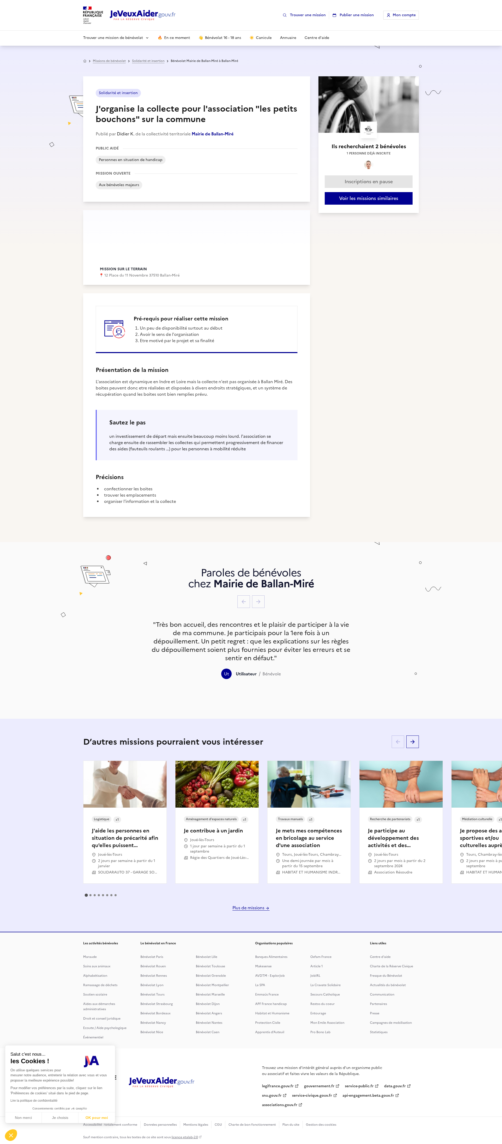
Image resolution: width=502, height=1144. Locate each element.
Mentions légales (195, 1124)
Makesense (263, 966)
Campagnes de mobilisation (391, 1022)
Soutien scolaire (95, 994)
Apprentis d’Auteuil (269, 1032)
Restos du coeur (322, 1004)
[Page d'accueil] (142, 15)
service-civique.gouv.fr (312, 1095)
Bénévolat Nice (151, 1032)
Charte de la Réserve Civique (391, 966)
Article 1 (316, 966)
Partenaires (378, 1004)
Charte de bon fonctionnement (252, 1124)
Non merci (23, 1118)
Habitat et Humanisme (272, 1013)
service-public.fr (359, 1086)
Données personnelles (160, 1124)
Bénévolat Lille (206, 957)
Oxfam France (321, 957)
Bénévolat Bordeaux (155, 1013)
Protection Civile (267, 1022)
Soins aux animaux (96, 966)
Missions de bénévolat (109, 61)
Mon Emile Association (327, 1022)
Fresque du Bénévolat (386, 975)
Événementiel (93, 1037)
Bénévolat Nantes (209, 1022)
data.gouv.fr (395, 1086)
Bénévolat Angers (209, 1013)
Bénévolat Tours (152, 994)
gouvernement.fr (319, 1086)
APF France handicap (271, 1004)
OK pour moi (96, 1118)
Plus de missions (248, 908)
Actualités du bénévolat (388, 985)
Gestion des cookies (321, 1124)
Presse (374, 1013)
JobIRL (315, 975)
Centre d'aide (380, 957)
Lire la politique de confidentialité (34, 1100)
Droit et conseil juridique (102, 1018)
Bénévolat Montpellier (212, 985)
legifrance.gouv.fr (278, 1086)
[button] (11, 1135)
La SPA (260, 985)
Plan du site (290, 1124)
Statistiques (378, 1032)
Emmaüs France (267, 994)
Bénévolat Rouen (153, 966)
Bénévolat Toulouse (210, 966)
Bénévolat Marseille (210, 994)
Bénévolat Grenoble (211, 975)
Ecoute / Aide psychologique (105, 1028)
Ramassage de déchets (100, 985)
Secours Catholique (325, 994)
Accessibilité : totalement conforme (110, 1124)
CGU (218, 1124)
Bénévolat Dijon (208, 1004)
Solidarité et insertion (148, 61)
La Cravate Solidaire (325, 985)
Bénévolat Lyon (151, 985)
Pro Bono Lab (320, 1032)
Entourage (318, 1013)
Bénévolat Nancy (153, 1022)
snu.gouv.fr (272, 1095)
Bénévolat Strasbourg (156, 1004)
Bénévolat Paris (151, 957)
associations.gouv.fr (279, 1105)
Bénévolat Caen (207, 1032)
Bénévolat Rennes (153, 975)
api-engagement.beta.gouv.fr (368, 1095)
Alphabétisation (95, 975)
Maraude (90, 957)
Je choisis (60, 1118)
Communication (382, 994)
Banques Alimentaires (271, 957)
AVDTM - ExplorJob (270, 975)
